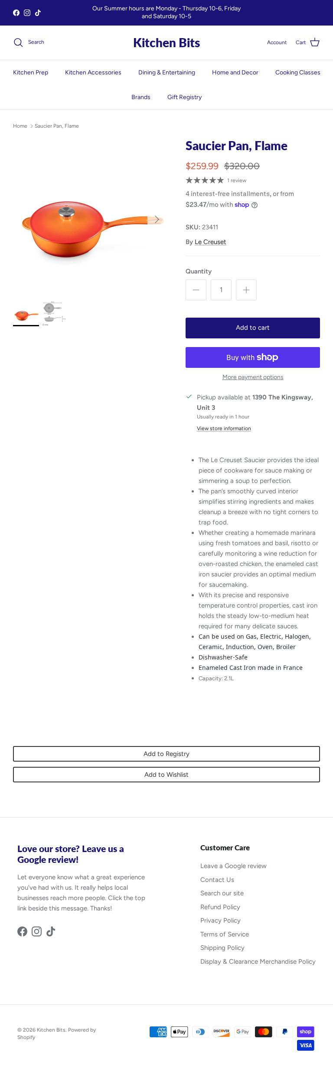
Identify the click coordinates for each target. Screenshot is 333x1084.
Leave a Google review (233, 866)
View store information (224, 428)
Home (20, 126)
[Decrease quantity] (196, 290)
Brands (140, 97)
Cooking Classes (297, 72)
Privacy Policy (220, 920)
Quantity (199, 271)
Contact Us (217, 880)
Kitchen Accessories (93, 72)
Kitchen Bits (51, 1030)
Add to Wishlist (166, 774)
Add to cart (253, 327)
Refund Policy (220, 907)
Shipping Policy (222, 948)
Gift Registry (184, 97)
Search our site (222, 893)
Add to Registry (166, 754)
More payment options (253, 377)
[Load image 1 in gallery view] (89, 215)
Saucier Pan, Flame (57, 126)
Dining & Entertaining (166, 72)
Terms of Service (224, 934)
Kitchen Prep (30, 72)
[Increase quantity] (246, 290)
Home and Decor (235, 72)
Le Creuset (210, 242)
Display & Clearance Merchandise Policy (258, 961)
